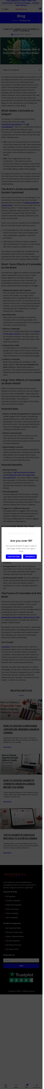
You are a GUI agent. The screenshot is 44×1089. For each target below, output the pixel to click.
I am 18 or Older (14, 557)
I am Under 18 (30, 557)
